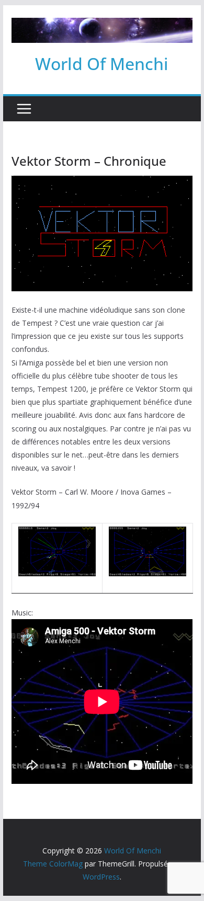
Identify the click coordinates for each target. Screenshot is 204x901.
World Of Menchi (101, 63)
